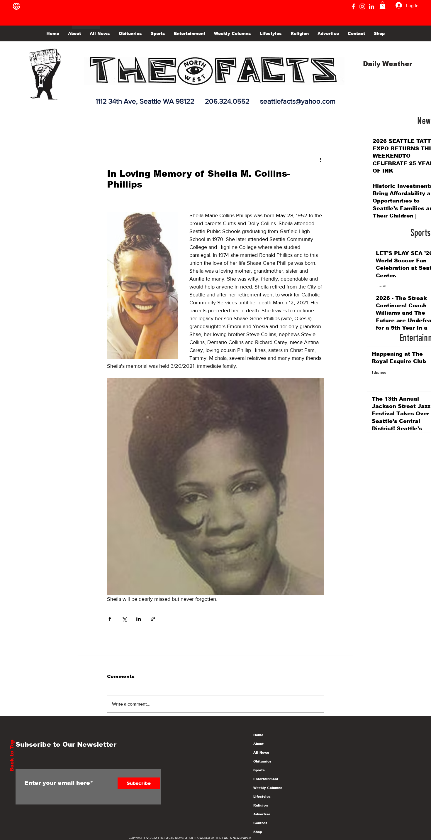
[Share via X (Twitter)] (124, 619)
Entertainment (265, 779)
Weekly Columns (267, 788)
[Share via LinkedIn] (138, 619)
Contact (260, 823)
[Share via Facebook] (110, 619)
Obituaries (262, 761)
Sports (259, 770)
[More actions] (320, 159)
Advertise (261, 814)
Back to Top (12, 756)
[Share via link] (153, 619)
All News (261, 752)
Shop (257, 832)
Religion (260, 805)
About (258, 743)
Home (258, 735)
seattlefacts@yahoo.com (297, 101)
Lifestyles (262, 796)
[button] (382, 5)
